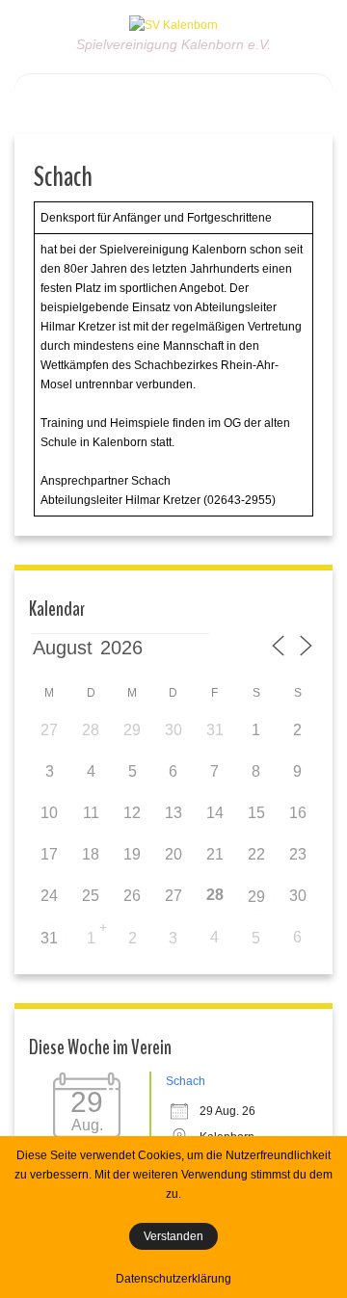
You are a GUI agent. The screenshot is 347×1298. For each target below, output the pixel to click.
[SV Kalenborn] (173, 24)
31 (49, 938)
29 (256, 896)
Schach (185, 1081)
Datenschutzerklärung (173, 1278)
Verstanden (173, 1236)
